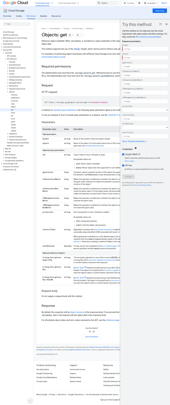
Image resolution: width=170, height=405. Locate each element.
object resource (77, 312)
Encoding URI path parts (94, 146)
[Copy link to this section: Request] (55, 85)
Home (44, 28)
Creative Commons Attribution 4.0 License (104, 347)
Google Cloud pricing (44, 373)
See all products (42, 369)
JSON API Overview (116, 115)
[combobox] (108, 3)
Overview (7, 16)
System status (75, 381)
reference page (112, 320)
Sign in (164, 3)
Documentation (54, 28)
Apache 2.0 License (46, 350)
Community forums (77, 369)
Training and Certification (113, 385)
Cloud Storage (16, 10)
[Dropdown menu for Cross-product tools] (79, 3)
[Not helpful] (94, 331)
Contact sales (41, 381)
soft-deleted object (109, 246)
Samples (43, 16)
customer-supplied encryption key (102, 260)
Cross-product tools (67, 3)
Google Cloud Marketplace (46, 377)
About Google (41, 395)
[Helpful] (90, 331)
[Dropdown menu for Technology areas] (53, 3)
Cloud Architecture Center (113, 381)
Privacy (52, 395)
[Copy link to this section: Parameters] (57, 122)
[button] (16, 38)
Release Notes (75, 377)
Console (130, 3)
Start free (160, 11)
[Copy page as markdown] (78, 35)
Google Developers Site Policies (79, 350)
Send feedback (91, 337)
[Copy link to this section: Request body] (59, 291)
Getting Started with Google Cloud (116, 373)
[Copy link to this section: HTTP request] (59, 92)
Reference (31, 16)
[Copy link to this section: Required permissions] (73, 66)
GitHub (106, 369)
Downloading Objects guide (53, 57)
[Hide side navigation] (30, 400)
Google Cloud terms (76, 395)
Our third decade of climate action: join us (102, 395)
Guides (19, 16)
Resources (56, 16)
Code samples (108, 377)
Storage (66, 28)
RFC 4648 (80, 268)
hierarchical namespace (103, 230)
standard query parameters (65, 110)
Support (73, 373)
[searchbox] (16, 24)
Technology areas (42, 3)
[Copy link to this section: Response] (57, 305)
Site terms (62, 395)
